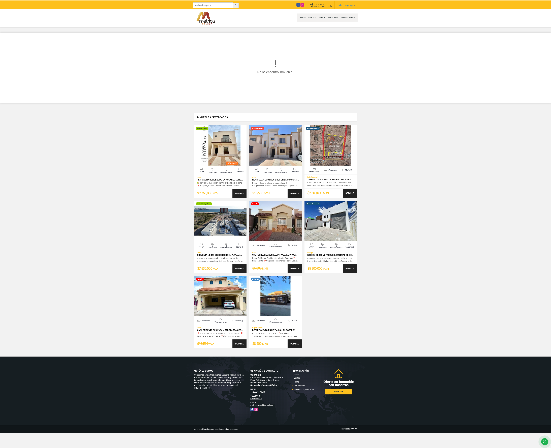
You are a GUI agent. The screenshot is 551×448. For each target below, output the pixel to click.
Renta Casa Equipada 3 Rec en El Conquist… (275, 180)
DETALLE (239, 193)
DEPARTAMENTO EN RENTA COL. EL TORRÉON (273, 330)
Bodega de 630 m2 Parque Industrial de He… (330, 255)
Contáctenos (348, 18)
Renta (322, 18)
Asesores (333, 18)
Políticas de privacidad (304, 389)
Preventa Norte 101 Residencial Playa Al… (219, 255)
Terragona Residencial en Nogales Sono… (220, 180)
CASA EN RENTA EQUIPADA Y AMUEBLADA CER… (220, 330)
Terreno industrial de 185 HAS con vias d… (330, 179)
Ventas (312, 18)
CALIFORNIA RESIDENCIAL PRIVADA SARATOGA (274, 255)
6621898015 (319, 4)
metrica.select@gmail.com (262, 405)
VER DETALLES (220, 145)
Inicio (302, 18)
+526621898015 (321, 6)
